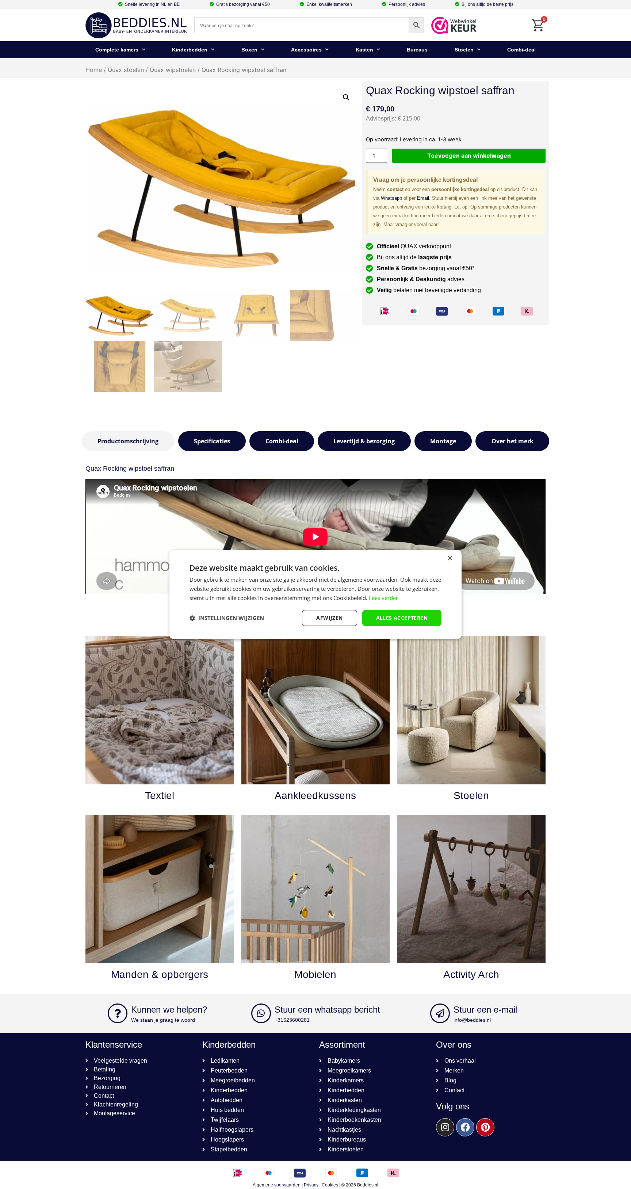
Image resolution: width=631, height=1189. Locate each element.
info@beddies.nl (472, 1020)
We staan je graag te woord (163, 1020)
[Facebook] (465, 1127)
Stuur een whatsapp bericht (327, 1009)
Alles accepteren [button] (402, 617)
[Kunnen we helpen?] (117, 1013)
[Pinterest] (485, 1127)
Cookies (330, 1185)
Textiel (159, 795)
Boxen (249, 50)
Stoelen (464, 50)
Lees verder (383, 597)
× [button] (449, 558)
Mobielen (315, 974)
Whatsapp (391, 198)
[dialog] (315, 594)
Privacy (311, 1185)
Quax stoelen (126, 69)
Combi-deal (521, 50)
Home (93, 69)
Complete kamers (116, 50)
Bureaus (417, 50)
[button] (346, 97)
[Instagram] (445, 1127)
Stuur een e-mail (485, 1009)
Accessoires (306, 50)
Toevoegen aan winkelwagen (469, 155)
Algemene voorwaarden (277, 1185)
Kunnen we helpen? (169, 1009)
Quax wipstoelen (173, 69)
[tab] (128, 441)
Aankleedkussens (315, 795)
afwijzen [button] (329, 617)
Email (423, 198)
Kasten (364, 50)
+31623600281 (292, 1020)
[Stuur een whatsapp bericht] (261, 1013)
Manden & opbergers (159, 974)
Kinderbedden (189, 50)
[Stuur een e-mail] (440, 1013)
